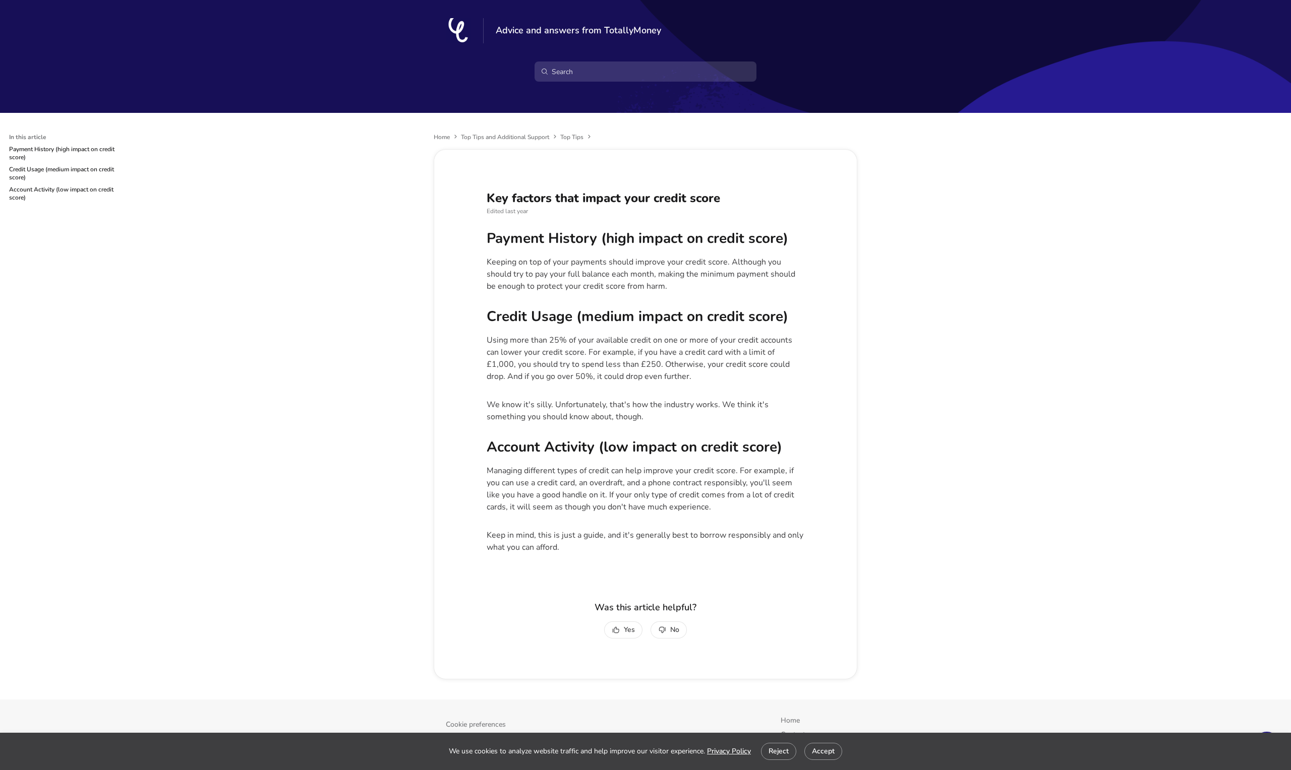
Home (442, 137)
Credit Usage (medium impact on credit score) (61, 173)
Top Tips (571, 137)
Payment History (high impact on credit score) (61, 153)
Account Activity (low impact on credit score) (61, 193)
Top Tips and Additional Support (505, 137)
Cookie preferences (476, 724)
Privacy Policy (729, 751)
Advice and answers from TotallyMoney (578, 30)
